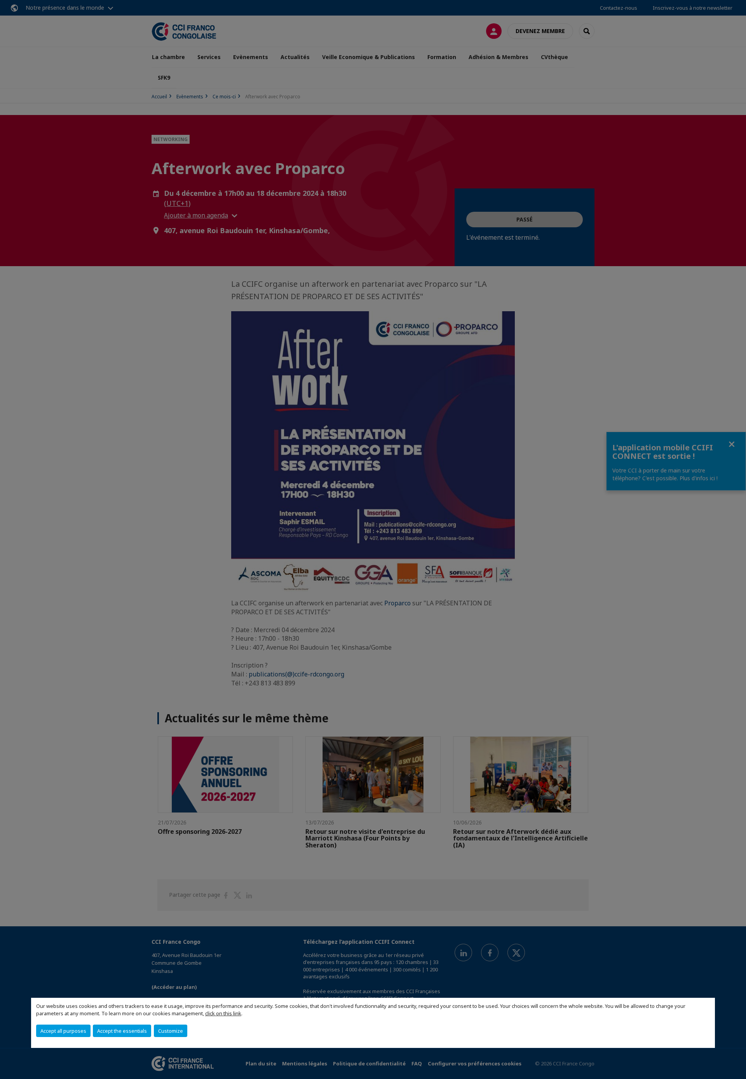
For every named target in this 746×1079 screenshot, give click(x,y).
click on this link (223, 1013)
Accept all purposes (63, 1030)
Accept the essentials (122, 1030)
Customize (170, 1030)
